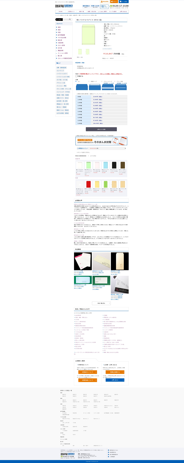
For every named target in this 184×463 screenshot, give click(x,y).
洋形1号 (74, 405)
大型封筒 (106, 332)
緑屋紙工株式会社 (86, 457)
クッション (60, 85)
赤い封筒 (66, 104)
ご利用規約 (112, 456)
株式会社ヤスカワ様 (97, 271)
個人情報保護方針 (114, 454)
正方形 (60, 48)
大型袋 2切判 (65, 426)
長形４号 (101, 272)
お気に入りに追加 (101, 129)
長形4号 (95, 400)
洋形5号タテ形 (97, 401)
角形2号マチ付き (76, 418)
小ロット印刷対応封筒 (65, 58)
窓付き (66, 98)
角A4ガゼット (97, 418)
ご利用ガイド (71, 11)
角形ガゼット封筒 (79, 344)
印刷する (80, 76)
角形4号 (64, 396)
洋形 (59, 32)
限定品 (66, 110)
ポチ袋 (77, 319)
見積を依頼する (115, 372)
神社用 (60, 40)
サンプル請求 (112, 11)
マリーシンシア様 (78, 271)
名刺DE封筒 (75, 430)
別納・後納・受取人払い (81, 317)
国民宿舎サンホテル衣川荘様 (81, 213)
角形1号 (74, 394)
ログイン (115, 1)
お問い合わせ (123, 11)
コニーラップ (60, 70)
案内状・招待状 (79, 338)
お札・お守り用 (66, 422)
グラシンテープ (108, 81)
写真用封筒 (106, 338)
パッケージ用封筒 (108, 329)
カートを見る (124, 1)
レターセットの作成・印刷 (82, 329)
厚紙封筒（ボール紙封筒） (110, 317)
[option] (88, 34)
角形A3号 (75, 426)
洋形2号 (95, 405)
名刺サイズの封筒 (79, 334)
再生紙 (58, 95)
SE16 (74, 434)
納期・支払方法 (92, 11)
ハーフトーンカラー (107, 48)
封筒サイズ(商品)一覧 (66, 390)
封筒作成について (87, 380)
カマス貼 (65, 79)
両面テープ (94, 81)
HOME (61, 11)
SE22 (64, 434)
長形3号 (120, 296)
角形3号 (116, 394)
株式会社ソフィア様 (79, 229)
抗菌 (58, 67)
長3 (119, 272)
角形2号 (77, 158)
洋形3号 (116, 405)
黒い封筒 (65, 101)
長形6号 (106, 400)
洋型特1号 (85, 405)
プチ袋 (84, 430)
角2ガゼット (86, 418)
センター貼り (96, 274)
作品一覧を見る (101, 303)
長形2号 (74, 400)
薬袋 (105, 336)
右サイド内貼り (78, 274)
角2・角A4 (85, 445)
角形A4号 (106, 394)
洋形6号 (85, 407)
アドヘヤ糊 (120, 81)
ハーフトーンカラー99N (63, 76)
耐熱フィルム (60, 110)
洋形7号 (95, 407)
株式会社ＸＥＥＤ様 (79, 235)
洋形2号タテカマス (108, 405)
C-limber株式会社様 (79, 223)
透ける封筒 (78, 346)
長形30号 (117, 400)
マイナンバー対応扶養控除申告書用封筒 (114, 327)
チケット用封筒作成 (80, 321)
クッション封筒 (63, 53)
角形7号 (95, 396)
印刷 (76, 73)
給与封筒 (59, 101)
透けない (59, 107)
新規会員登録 (105, 1)
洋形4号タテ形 (86, 401)
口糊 (76, 79)
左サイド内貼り (115, 299)
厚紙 (65, 85)
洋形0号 (64, 405)
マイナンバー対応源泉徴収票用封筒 (84, 327)
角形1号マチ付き (66, 418)
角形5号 (74, 396)
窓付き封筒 (78, 323)
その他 (74, 422)
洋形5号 (74, 407)
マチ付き (67, 91)
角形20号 (96, 394)
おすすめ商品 (60, 113)
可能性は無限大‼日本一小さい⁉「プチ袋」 (114, 344)
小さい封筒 (61, 45)
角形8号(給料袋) (107, 396)
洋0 (101, 287)
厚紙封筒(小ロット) (98, 445)
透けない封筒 (107, 346)
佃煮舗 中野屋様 (78, 241)
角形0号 (64, 394)
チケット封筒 (60, 88)
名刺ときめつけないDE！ (110, 334)
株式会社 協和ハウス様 (117, 294)
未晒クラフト (60, 98)
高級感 (64, 107)
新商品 (66, 113)
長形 (59, 30)
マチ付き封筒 (78, 332)
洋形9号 (106, 407)
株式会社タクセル (114, 450)
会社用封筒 (78, 315)
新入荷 (60, 55)
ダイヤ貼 (59, 79)
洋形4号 (64, 407)
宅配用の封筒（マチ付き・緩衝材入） (113, 340)
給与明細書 (61, 35)
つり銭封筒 (106, 319)
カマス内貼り (96, 289)
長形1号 (64, 400)
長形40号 (65, 401)
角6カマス (117, 407)
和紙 (63, 95)
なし (79, 81)
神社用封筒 (78, 336)
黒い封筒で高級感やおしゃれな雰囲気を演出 (115, 321)
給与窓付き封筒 (108, 323)
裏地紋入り (60, 104)
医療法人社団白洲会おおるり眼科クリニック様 (85, 204)
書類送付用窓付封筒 (80, 325)
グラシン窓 (68, 88)
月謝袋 (105, 315)
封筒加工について (87, 372)
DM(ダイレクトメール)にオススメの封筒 (85, 342)
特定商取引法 (113, 452)
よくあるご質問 (102, 11)
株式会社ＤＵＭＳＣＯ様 (99, 285)
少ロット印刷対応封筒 (65, 443)
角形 (76, 178)
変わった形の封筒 (79, 340)
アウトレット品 (61, 82)
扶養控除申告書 (66, 414)
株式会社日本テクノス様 (80, 284)
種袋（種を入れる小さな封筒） (111, 352)
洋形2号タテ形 (76, 401)
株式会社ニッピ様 (115, 271)
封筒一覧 (81, 11)
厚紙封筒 (60, 50)
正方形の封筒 (78, 348)
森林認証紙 (63, 67)
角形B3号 (85, 426)
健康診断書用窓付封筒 (109, 325)
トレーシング (60, 91)
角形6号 (85, 396)
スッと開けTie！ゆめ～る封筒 (111, 342)
